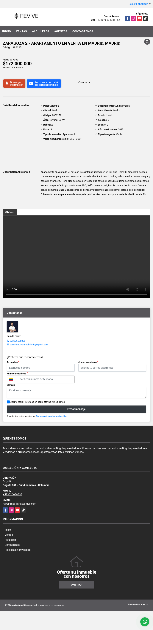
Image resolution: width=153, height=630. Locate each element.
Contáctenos (82, 31)
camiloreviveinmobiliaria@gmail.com (29, 344)
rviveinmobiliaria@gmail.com (19, 503)
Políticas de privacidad (18, 549)
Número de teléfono (17, 373)
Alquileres (40, 31)
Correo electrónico (88, 362)
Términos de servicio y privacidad (51, 416)
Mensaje (11, 384)
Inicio (6, 31)
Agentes (60, 31)
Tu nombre (13, 362)
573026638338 (17, 340)
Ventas (21, 31)
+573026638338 (105, 19)
